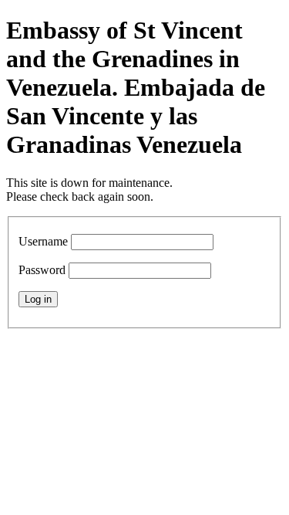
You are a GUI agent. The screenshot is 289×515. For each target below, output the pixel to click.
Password (42, 269)
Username (43, 241)
